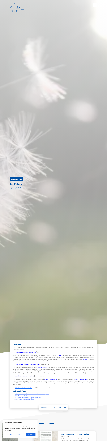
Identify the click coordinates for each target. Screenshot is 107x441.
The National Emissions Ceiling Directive (27, 364)
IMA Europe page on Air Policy (24, 400)
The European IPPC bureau (23, 396)
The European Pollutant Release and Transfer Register (32, 394)
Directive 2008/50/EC (50, 379)
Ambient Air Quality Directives (24, 376)
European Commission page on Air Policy (27, 398)
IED (60, 355)
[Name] (95, 5)
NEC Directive (42, 367)
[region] (20, 429)
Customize (10, 434)
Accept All (31, 434)
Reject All (20, 434)
